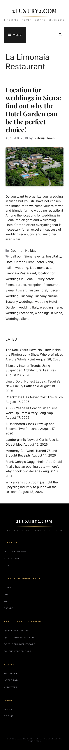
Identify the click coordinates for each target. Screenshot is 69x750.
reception (35, 285)
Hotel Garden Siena (20, 262)
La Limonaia (39, 268)
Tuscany (26, 296)
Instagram (11, 680)
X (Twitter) (11, 687)
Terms (8, 709)
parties (21, 285)
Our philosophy (15, 551)
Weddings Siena (17, 319)
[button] (60, 34)
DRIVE (7, 587)
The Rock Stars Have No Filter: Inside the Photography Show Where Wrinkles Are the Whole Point (34, 354)
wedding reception (19, 313)
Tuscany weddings (19, 301)
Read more (13, 239)
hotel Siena (44, 262)
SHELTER (9, 601)
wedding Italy (28, 307)
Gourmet (16, 250)
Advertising (12, 558)
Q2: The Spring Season (19, 637)
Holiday (30, 250)
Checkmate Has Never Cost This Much (34, 397)
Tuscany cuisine (46, 296)
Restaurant (51, 285)
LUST (7, 594)
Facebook (11, 673)
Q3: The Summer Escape (19, 644)
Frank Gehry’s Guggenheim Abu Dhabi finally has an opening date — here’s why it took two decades (34, 466)
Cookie (9, 716)
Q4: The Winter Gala (17, 651)
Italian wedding (17, 268)
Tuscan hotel (37, 290)
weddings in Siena (48, 313)
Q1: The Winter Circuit (18, 630)
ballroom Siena (21, 256)
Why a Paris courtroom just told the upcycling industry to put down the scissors (32, 487)
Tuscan (21, 290)
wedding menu (51, 307)
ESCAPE (9, 608)
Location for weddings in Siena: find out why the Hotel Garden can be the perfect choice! (33, 109)
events (39, 256)
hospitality (53, 256)
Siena (10, 290)
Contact (10, 565)
